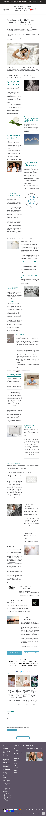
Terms (15, 765)
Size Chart (16, 763)
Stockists (16, 767)
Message (9, 718)
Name (8, 713)
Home (9, 17)
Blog (15, 748)
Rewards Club (17, 762)
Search (15, 772)
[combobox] (33, 9)
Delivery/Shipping (18, 751)
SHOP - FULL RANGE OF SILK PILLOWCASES (31, 653)
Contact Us (16, 750)
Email (25, 713)
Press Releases (17, 758)
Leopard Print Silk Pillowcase (30, 505)
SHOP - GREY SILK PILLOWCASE (14, 653)
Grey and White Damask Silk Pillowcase (14, 476)
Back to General (23, 737)
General (12, 17)
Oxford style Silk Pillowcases (29, 426)
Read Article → (12, 705)
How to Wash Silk (18, 756)
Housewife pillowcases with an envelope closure (14, 375)
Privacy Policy (17, 760)
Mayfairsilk (20, 813)
